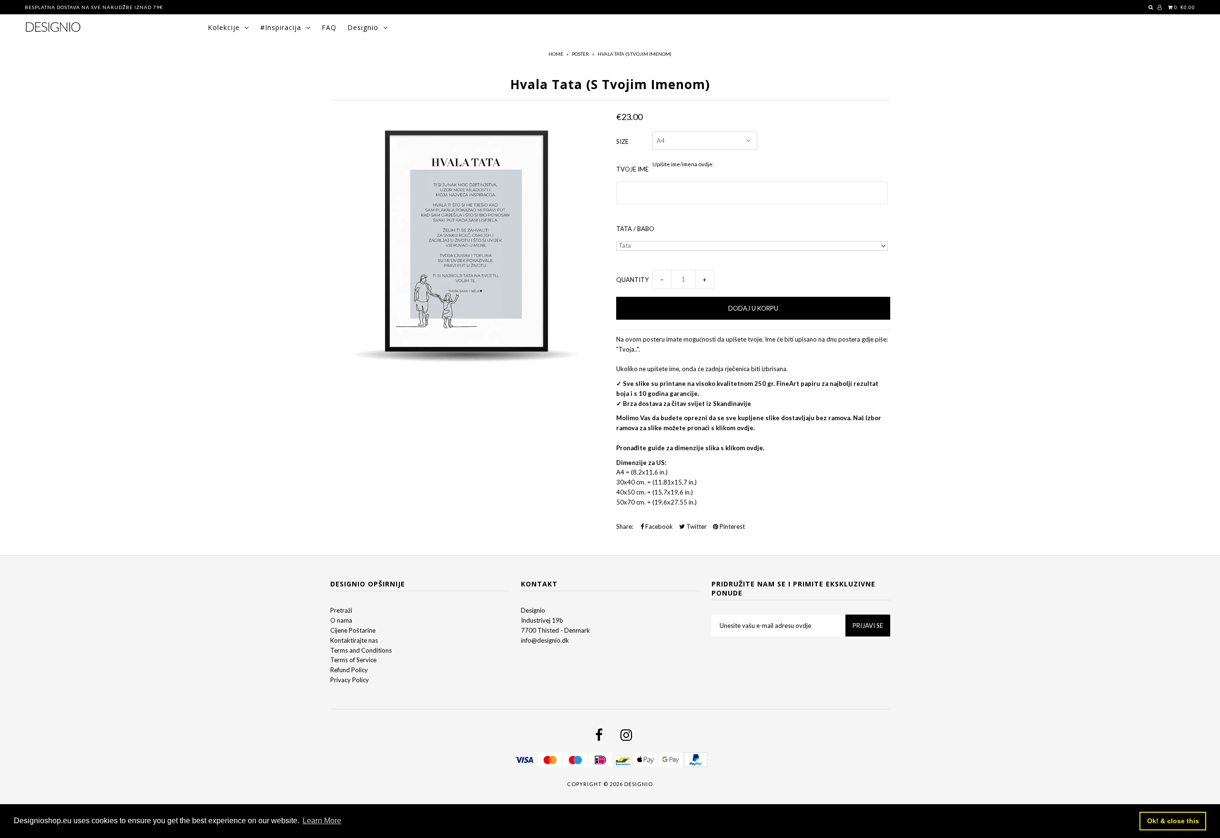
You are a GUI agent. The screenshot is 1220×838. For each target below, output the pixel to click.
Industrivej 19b (542, 620)
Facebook (658, 526)
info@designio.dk (545, 640)
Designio (362, 27)
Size (622, 141)
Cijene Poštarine (353, 630)
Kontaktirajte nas (354, 640)
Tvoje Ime (632, 169)
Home (556, 54)
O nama (341, 620)
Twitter (696, 526)
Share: (624, 526)
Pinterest (731, 526)
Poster (580, 54)
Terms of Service (353, 660)
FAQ (329, 27)
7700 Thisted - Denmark (555, 630)
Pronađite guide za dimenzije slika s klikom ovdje (689, 448)
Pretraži (341, 610)
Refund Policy (349, 670)
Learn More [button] (322, 821)
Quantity (632, 279)
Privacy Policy (349, 680)
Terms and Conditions (361, 650)
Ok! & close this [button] (1173, 821)
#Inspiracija (280, 27)
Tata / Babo (635, 228)
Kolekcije (224, 27)
